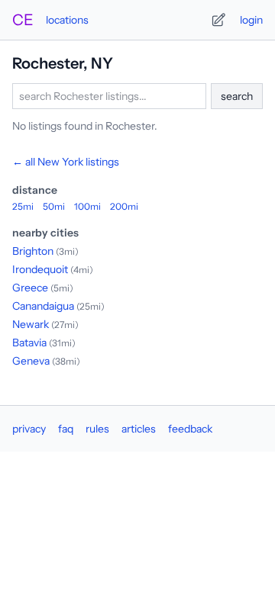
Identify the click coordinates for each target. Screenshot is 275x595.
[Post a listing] (218, 20)
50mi (54, 206)
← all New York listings (65, 162)
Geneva (31, 361)
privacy (29, 429)
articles (138, 429)
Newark (30, 324)
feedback (190, 429)
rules (97, 429)
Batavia (29, 342)
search (237, 96)
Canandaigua (43, 306)
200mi (124, 206)
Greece (30, 287)
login (251, 20)
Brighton (32, 251)
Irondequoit (40, 269)
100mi (87, 206)
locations (67, 20)
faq (65, 429)
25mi (23, 206)
